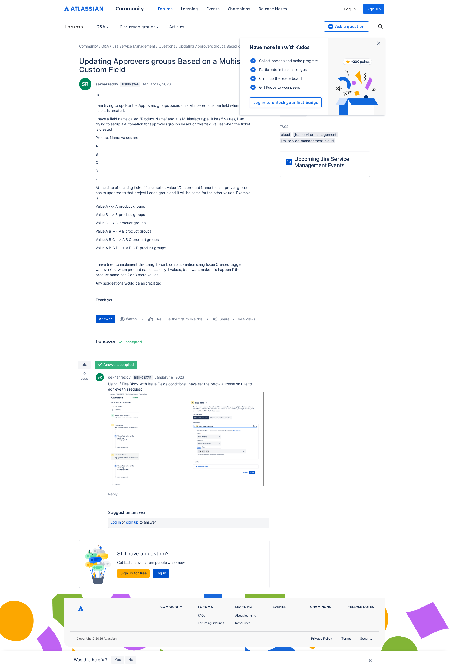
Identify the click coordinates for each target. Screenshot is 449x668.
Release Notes (273, 8)
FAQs (201, 615)
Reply (113, 494)
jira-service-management (315, 134)
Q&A (101, 26)
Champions (239, 8)
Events (213, 8)
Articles (176, 26)
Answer (105, 318)
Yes (118, 659)
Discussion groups (138, 26)
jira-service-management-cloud (307, 140)
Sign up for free (133, 573)
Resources (242, 623)
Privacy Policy (321, 638)
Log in (350, 8)
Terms (346, 638)
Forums (165, 8)
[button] (186, 439)
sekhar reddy (107, 84)
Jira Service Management (133, 46)
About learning (245, 615)
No (130, 659)
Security (366, 638)
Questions (167, 46)
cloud (285, 134)
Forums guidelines (211, 623)
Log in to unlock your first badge (285, 102)
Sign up (373, 8)
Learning (189, 8)
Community (130, 8)
